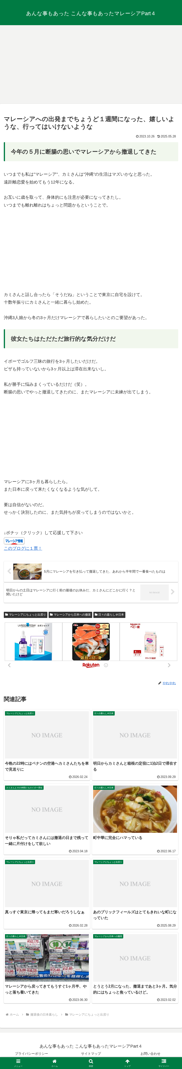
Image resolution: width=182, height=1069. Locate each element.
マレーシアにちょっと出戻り (27, 614)
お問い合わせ (150, 1053)
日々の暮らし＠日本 (111, 614)
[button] (168, 778)
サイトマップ (91, 1053)
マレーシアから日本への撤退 (72, 614)
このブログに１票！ (23, 548)
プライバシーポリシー (31, 1053)
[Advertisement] (91, 62)
